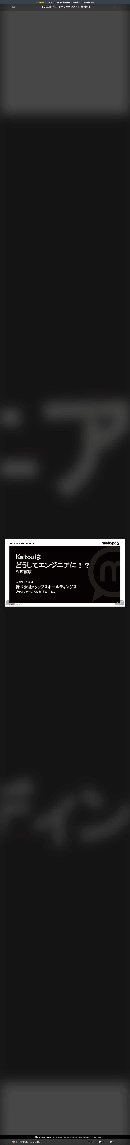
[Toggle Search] (115, 7)
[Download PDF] (117, 1142)
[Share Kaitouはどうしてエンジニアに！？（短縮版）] (106, 1142)
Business (93, 1142)
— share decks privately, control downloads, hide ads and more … (65, 2)
